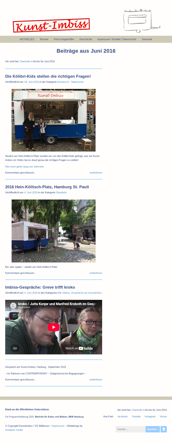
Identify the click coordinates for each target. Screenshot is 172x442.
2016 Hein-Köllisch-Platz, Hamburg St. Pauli (47, 187)
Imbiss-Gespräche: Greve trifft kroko (40, 287)
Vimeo (163, 416)
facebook (123, 416)
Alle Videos (64, 292)
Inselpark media (14, 429)
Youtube (136, 416)
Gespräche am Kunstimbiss (86, 292)
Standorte (61, 192)
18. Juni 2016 (31, 81)
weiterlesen (96, 172)
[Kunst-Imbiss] (52, 32)
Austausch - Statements (70, 81)
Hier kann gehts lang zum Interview (24, 166)
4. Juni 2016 (30, 192)
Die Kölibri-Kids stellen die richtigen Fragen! (48, 76)
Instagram (150, 416)
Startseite (25, 61)
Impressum (58, 425)
